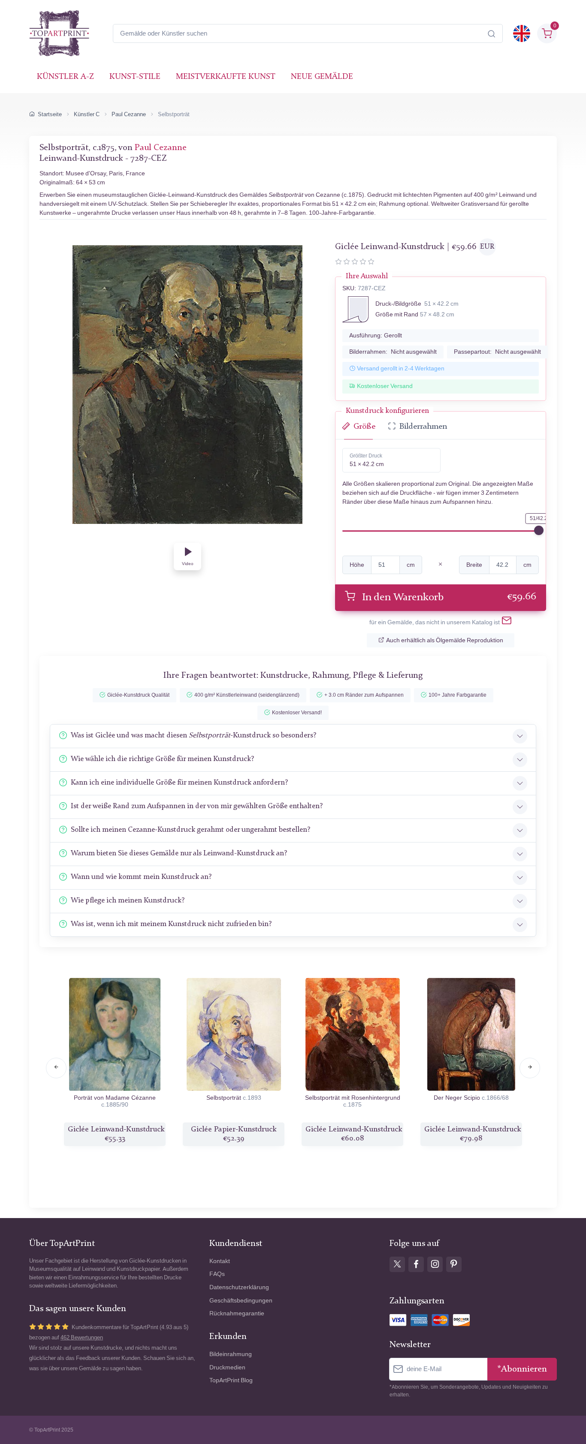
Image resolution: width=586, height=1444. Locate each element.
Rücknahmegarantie (236, 1313)
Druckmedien (227, 1367)
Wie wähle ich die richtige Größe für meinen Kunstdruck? (162, 759)
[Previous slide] (56, 1068)
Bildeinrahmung (230, 1354)
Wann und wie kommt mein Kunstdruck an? (141, 877)
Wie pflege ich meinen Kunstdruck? (127, 900)
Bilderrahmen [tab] (423, 427)
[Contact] (506, 622)
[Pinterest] (454, 1264)
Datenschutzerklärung (239, 1287)
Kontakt (219, 1261)
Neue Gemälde (322, 77)
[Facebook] (416, 1264)
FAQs (217, 1274)
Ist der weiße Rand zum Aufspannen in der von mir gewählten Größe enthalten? (197, 806)
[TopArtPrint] (59, 33)
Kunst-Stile (134, 77)
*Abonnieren (522, 1369)
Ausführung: (375, 335)
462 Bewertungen (81, 1337)
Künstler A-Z (65, 77)
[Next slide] (530, 1068)
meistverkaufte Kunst (225, 77)
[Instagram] (435, 1264)
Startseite (50, 114)
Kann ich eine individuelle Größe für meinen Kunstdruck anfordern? (179, 782)
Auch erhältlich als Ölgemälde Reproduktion (444, 640)
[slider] (539, 530)
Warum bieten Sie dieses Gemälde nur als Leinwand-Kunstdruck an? (179, 853)
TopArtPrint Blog (231, 1380)
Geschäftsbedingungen (240, 1300)
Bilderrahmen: (393, 351)
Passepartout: (497, 351)
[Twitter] (397, 1264)
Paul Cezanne (129, 114)
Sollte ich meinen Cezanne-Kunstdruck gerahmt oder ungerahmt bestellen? (190, 829)
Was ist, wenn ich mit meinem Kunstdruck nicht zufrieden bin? (171, 924)
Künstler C (87, 114)
